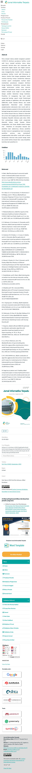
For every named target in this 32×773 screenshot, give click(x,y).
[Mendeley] (12, 717)
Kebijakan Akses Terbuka (11, 628)
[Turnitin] (12, 732)
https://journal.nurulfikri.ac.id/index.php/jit (15, 748)
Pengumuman (5, 15)
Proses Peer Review (9, 608)
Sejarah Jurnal (8, 636)
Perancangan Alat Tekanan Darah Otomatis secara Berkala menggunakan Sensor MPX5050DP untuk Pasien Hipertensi (17, 507)
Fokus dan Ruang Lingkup (11, 604)
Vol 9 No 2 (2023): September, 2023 (11, 464)
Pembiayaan (5, 22)
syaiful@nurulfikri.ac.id (10, 751)
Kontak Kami (8, 593)
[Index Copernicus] (12, 703)
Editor (6, 570)
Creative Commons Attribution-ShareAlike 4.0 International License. (14, 760)
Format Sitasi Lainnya (8, 455)
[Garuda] (12, 686)
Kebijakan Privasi (9, 624)
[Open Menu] (2, 1)
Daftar (3, 43)
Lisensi (6, 612)
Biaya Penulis (8, 589)
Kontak (3, 34)
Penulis (4, 13)
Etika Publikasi (8, 620)
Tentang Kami (4, 24)
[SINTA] (12, 695)
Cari (3, 38)
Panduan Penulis (5, 17)
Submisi (3, 45)
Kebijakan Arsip (8, 632)
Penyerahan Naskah (7, 19)
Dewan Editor (5, 28)
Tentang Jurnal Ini (6, 26)
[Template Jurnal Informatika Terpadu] (16, 548)
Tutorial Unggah (8, 585)
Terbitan (3, 7)
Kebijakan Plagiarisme (10, 581)
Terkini (3, 9)
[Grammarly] (12, 724)
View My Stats (6, 664)
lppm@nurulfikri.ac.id (13, 749)
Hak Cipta (7, 616)
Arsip (3, 11)
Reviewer (4, 30)
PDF (5, 431)
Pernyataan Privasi (7, 32)
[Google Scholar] (12, 677)
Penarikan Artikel (9, 640)
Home (6, 566)
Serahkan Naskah (16, 554)
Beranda (3, 5)
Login (2, 49)
